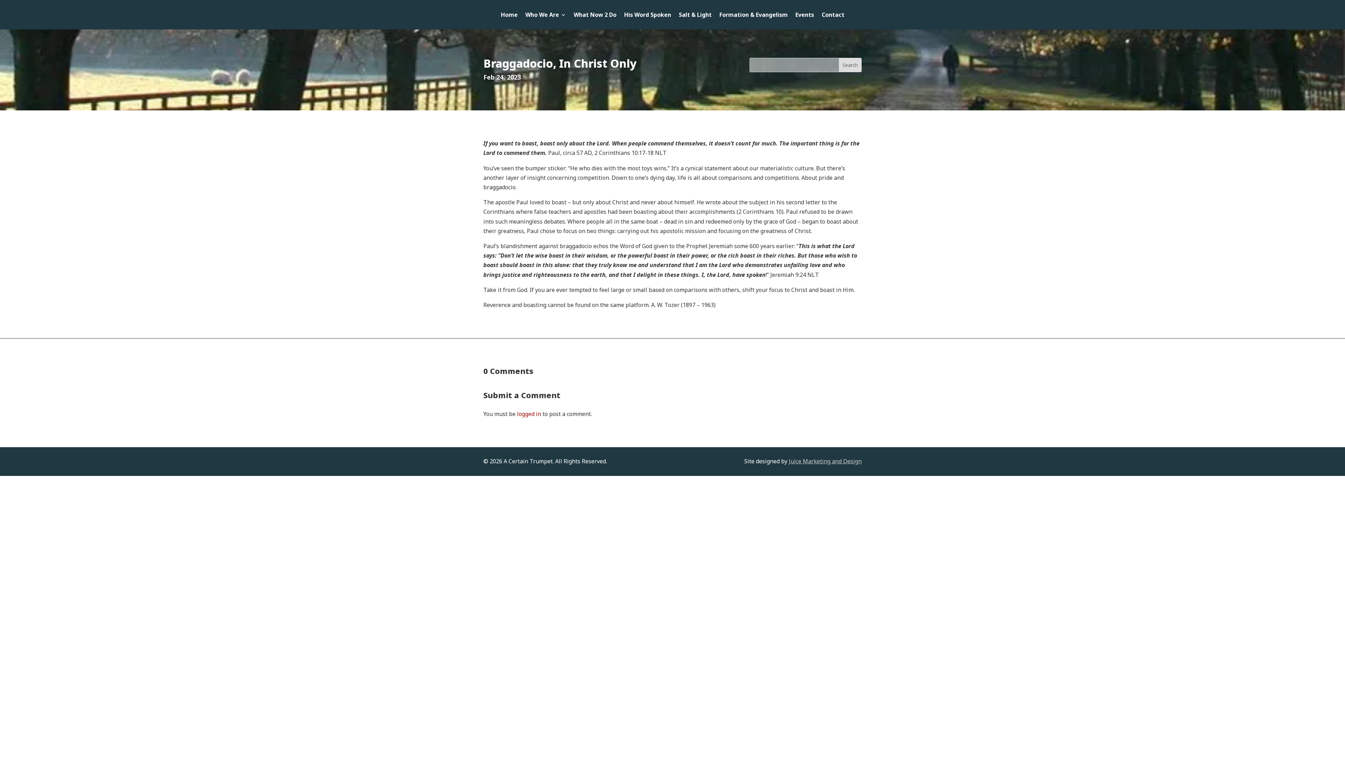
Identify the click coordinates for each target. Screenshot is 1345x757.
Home (509, 15)
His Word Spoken (647, 15)
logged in (529, 414)
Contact (833, 15)
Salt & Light (695, 15)
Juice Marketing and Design (825, 461)
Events (804, 15)
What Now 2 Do (595, 15)
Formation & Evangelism (753, 15)
